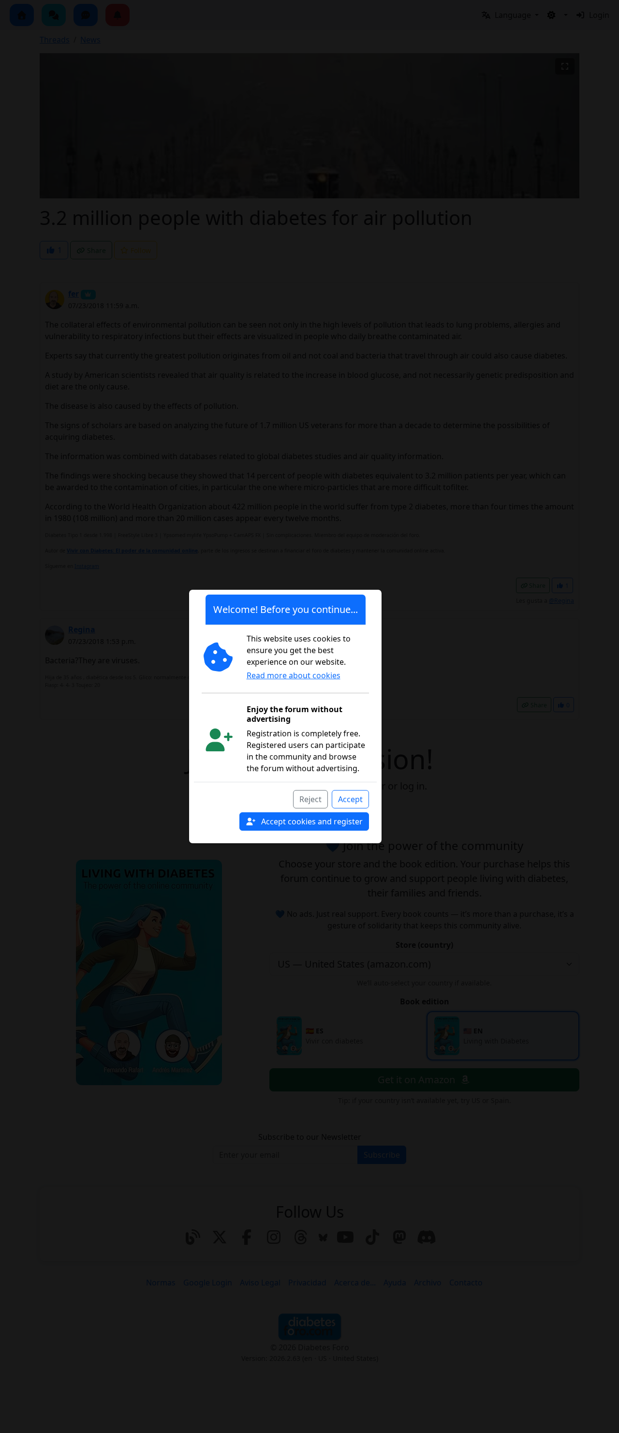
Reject (310, 799)
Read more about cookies (293, 675)
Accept (350, 799)
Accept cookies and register (311, 821)
